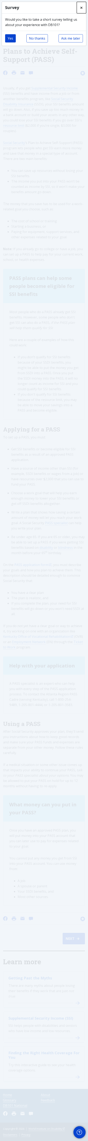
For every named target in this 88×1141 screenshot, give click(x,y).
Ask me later (70, 38)
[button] (79, 1132)
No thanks (37, 38)
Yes (10, 38)
